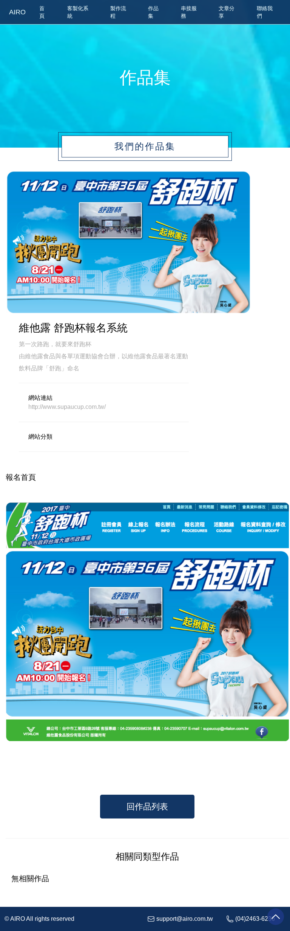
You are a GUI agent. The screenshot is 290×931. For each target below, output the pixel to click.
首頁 (42, 12)
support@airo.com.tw (184, 919)
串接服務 (189, 12)
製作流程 (118, 12)
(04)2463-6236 (255, 919)
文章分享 (226, 12)
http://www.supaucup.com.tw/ (67, 407)
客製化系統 (77, 12)
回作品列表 (147, 806)
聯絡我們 (265, 12)
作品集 (153, 12)
